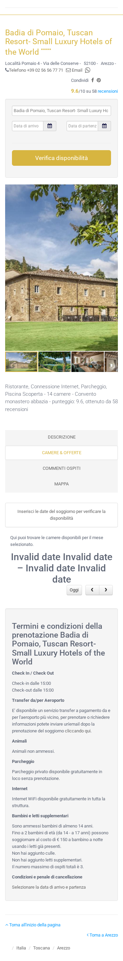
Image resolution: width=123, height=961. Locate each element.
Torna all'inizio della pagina (34, 924)
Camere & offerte (61, 452)
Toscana (41, 947)
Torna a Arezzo (103, 935)
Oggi (74, 589)
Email (76, 70)
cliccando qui (78, 730)
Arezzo (63, 947)
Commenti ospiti (62, 468)
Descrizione (62, 437)
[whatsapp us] (88, 70)
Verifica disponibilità (61, 158)
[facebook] (92, 80)
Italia (21, 947)
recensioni (108, 91)
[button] (111, 267)
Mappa (61, 483)
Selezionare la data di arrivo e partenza (49, 887)
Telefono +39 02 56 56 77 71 (36, 70)
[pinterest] (99, 80)
